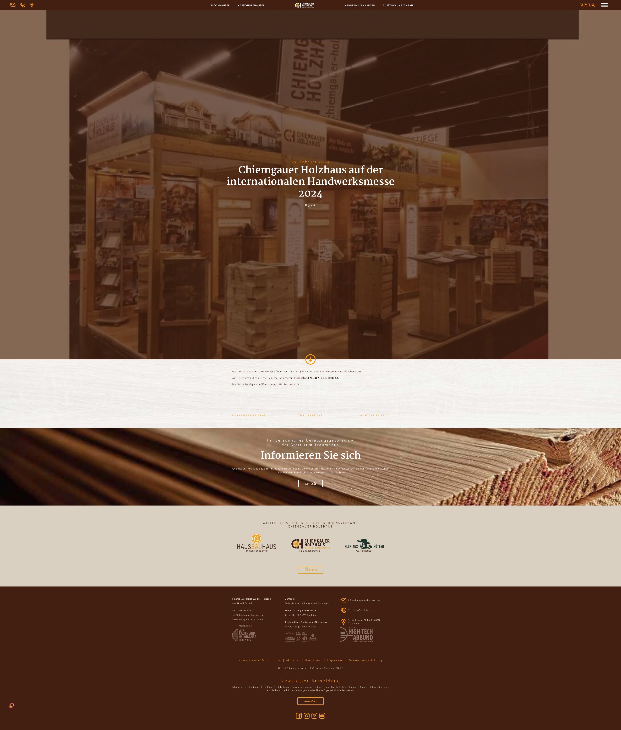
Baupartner (313, 660)
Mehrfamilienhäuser (360, 5)
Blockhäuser (220, 5)
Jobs (278, 660)
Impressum (335, 660)
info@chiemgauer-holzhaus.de (13, 5)
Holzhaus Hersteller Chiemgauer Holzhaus (304, 5)
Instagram (585, 5)
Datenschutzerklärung (365, 660)
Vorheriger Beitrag (249, 416)
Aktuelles (293, 660)
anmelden (310, 700)
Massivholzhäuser (251, 5)
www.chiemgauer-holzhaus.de (247, 620)
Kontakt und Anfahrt (254, 660)
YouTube (593, 5)
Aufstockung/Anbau (398, 5)
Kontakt (310, 483)
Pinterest (589, 5)
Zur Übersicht (310, 416)
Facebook (581, 5)
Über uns (310, 569)
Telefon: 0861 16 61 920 (23, 5)
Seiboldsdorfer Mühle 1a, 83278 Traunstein (33, 5)
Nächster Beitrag (374, 416)
